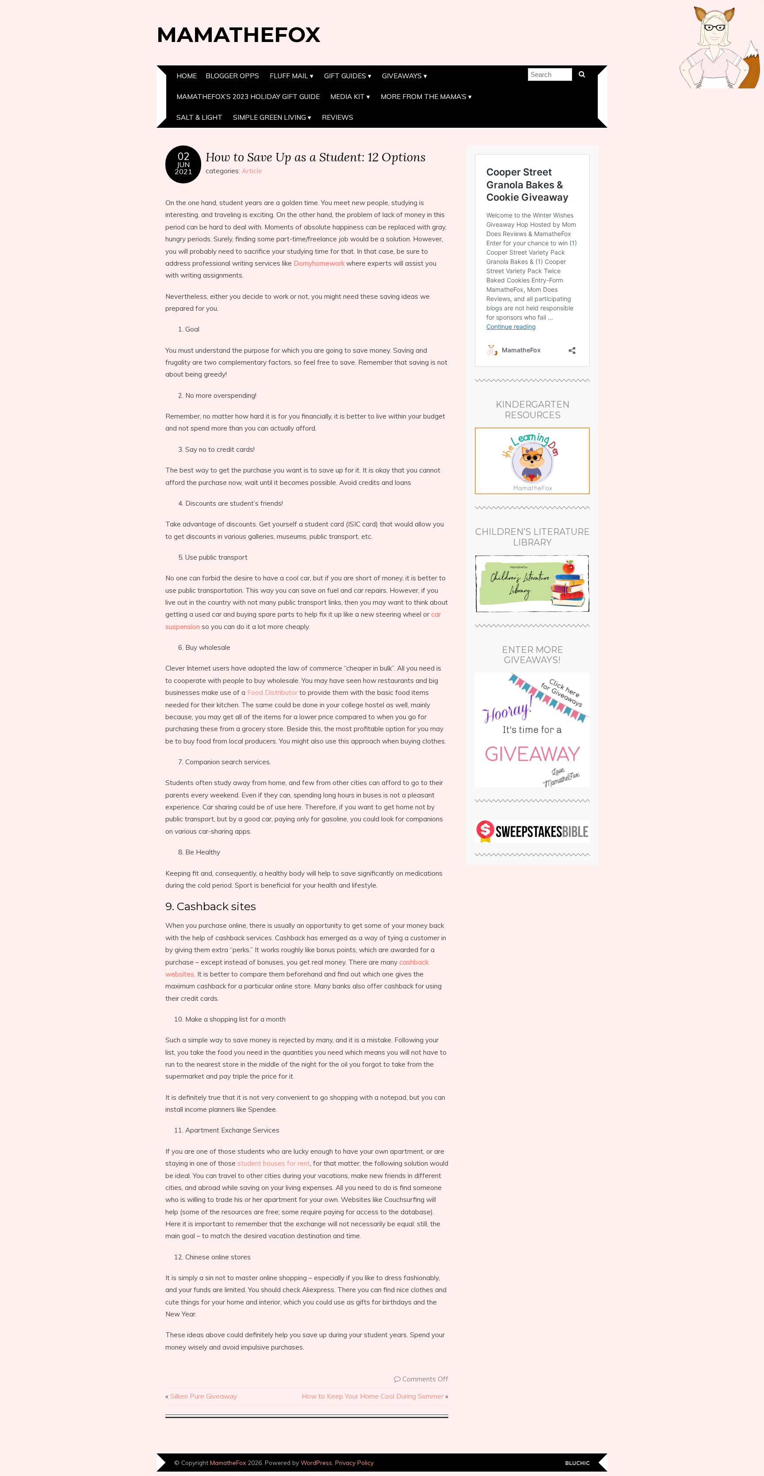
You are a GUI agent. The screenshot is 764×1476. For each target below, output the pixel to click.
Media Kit (347, 96)
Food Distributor (272, 692)
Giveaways (402, 76)
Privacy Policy (354, 1462)
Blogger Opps (232, 76)
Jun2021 (183, 168)
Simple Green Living (269, 117)
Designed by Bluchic (577, 1463)
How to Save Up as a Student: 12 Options (316, 156)
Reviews (337, 117)
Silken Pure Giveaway (203, 1396)
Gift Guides (345, 76)
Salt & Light (199, 117)
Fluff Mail (289, 76)
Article (252, 171)
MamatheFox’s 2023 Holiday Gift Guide (248, 96)
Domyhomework (319, 263)
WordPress (316, 1462)
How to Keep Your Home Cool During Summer (372, 1396)
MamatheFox (239, 34)
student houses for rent (273, 1163)
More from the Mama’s (423, 96)
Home (186, 76)
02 (183, 156)
